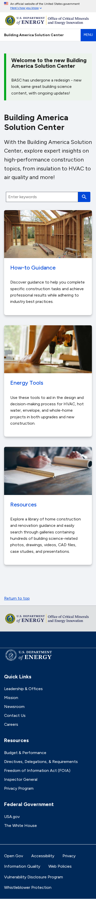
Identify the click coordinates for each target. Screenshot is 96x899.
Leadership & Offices (23, 688)
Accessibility (42, 855)
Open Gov (13, 855)
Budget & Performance (25, 752)
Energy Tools (26, 382)
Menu (88, 35)
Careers (11, 724)
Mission (11, 697)
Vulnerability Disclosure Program (33, 877)
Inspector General (20, 779)
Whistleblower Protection (27, 887)
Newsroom (14, 706)
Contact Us (15, 715)
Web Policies (60, 866)
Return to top (17, 598)
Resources (23, 504)
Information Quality (22, 866)
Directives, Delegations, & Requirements (41, 761)
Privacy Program (19, 788)
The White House (20, 825)
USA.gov (12, 816)
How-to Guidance (33, 267)
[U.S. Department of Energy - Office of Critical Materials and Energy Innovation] (48, 20)
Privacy (69, 855)
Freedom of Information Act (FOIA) (37, 770)
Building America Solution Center (34, 35)
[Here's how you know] (48, 6)
